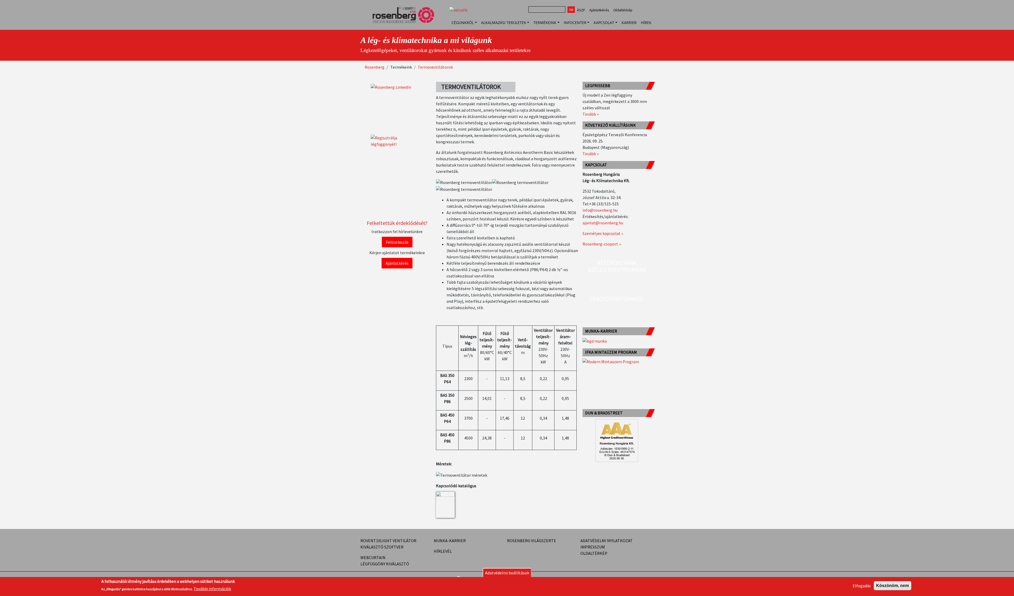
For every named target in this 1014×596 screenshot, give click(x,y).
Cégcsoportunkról (617, 298)
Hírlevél (443, 551)
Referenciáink (617, 262)
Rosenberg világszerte (531, 540)
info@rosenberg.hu (600, 210)
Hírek (646, 22)
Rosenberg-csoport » (602, 244)
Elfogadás (862, 585)
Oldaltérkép (622, 10)
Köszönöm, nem (892, 585)
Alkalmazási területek (503, 22)
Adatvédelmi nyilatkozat (606, 540)
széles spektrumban (617, 269)
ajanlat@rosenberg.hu (603, 222)
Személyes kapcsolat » (603, 233)
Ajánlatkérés (599, 10)
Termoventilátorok (435, 67)
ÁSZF (581, 10)
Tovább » (591, 114)
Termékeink (544, 22)
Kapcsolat (604, 22)
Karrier (629, 22)
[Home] (405, 22)
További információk (212, 588)
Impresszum (592, 547)
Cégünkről (463, 22)
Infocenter (575, 22)
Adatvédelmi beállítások (507, 572)
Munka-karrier (450, 540)
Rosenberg (374, 67)
